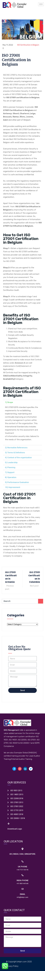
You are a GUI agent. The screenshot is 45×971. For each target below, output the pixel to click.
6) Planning (10, 467)
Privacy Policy (12, 966)
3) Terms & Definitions (15, 452)
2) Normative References (16, 447)
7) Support (9, 472)
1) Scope (9, 402)
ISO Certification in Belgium (28, 45)
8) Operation (10, 477)
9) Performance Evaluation (17, 482)
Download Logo (15, 828)
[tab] (22, 402)
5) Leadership (11, 462)
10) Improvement (12, 487)
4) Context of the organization (18, 457)
